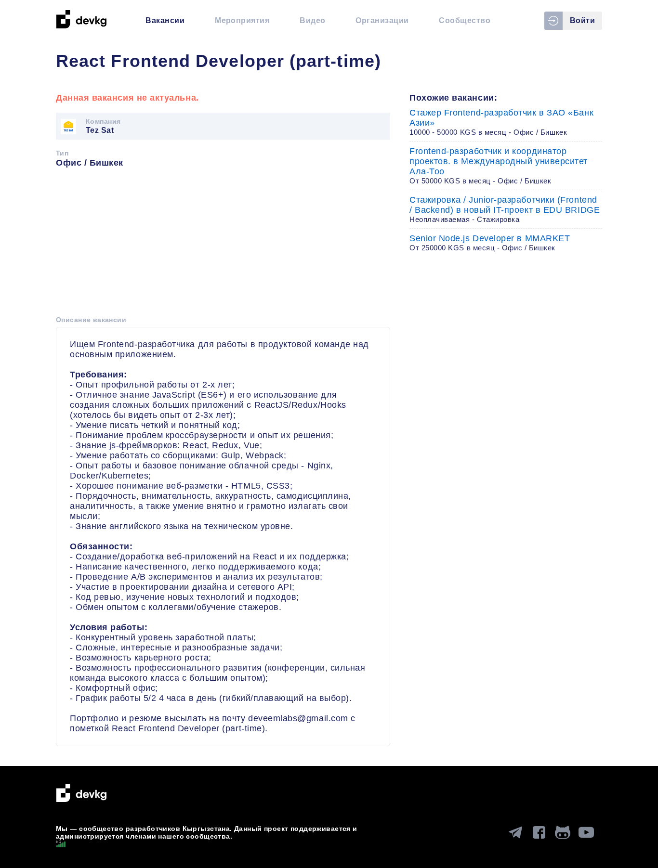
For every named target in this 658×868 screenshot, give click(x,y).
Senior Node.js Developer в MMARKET (489, 242)
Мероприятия (242, 20)
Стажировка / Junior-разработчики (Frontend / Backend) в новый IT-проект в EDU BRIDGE (504, 209)
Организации (381, 20)
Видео (312, 20)
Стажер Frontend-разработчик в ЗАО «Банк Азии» (501, 122)
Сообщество (464, 20)
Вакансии (164, 20)
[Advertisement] (223, 245)
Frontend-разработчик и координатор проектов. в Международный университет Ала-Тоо (498, 165)
